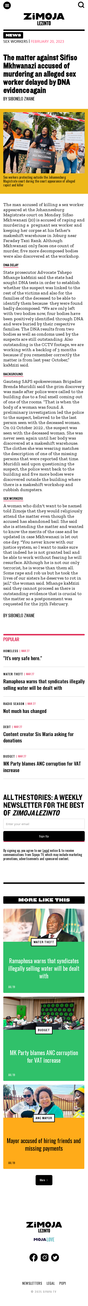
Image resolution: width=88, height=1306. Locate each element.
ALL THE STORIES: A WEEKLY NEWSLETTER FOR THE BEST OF (43, 805)
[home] (44, 19)
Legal (46, 850)
